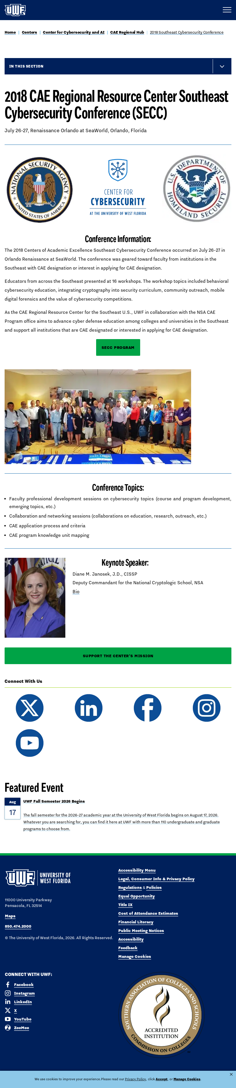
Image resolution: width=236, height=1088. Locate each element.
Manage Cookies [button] (187, 1079)
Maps (10, 915)
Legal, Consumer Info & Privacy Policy (156, 878)
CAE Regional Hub (127, 32)
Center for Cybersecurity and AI (73, 32)
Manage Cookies (134, 956)
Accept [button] (162, 1079)
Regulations (130, 887)
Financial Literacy (135, 921)
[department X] (29, 708)
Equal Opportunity (136, 896)
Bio (76, 591)
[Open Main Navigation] (227, 10)
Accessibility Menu (137, 870)
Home (10, 32)
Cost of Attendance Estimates (148, 913)
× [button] (231, 1074)
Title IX (125, 904)
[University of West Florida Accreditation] (161, 1015)
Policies (154, 887)
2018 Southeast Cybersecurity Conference (187, 32)
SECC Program (118, 347)
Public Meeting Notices (141, 930)
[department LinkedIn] (88, 708)
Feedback (128, 947)
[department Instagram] (206, 708)
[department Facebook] (147, 708)
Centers (29, 32)
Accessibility (131, 939)
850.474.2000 (18, 926)
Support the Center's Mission (118, 655)
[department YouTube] (29, 743)
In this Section (26, 66)
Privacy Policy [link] (135, 1079)
